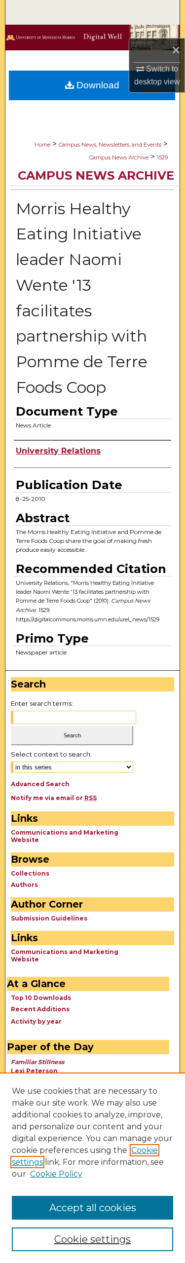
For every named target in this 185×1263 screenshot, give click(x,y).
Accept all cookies (92, 1208)
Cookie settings (92, 1239)
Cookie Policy (56, 1174)
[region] (92, 1167)
